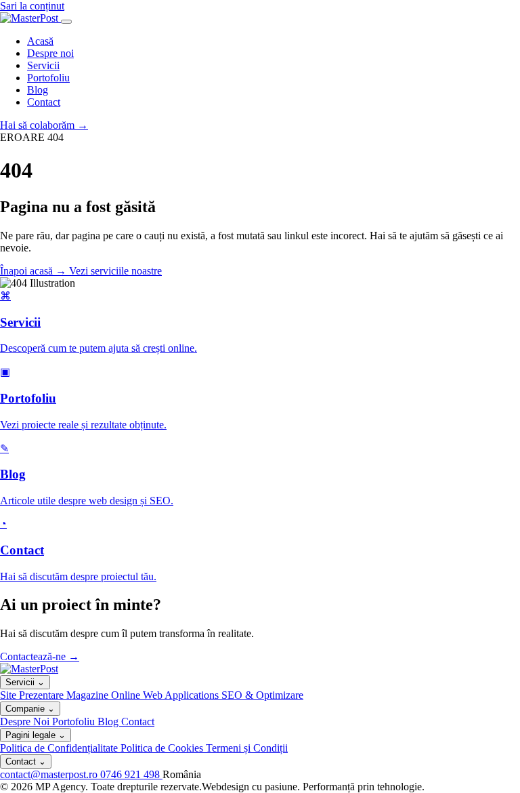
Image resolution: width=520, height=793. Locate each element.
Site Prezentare (33, 695)
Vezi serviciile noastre (115, 271)
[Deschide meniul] (66, 22)
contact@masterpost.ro (50, 774)
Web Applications (182, 695)
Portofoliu (48, 77)
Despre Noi (26, 721)
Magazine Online (104, 695)
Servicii (43, 65)
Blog (37, 90)
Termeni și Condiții (247, 748)
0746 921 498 (131, 774)
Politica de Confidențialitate (60, 748)
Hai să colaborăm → (44, 125)
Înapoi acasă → (34, 271)
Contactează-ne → (39, 656)
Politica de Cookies (163, 748)
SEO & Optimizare (262, 695)
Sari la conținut (32, 6)
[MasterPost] (30, 18)
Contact (43, 102)
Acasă (40, 41)
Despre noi (50, 53)
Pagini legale (35, 735)
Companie (30, 709)
